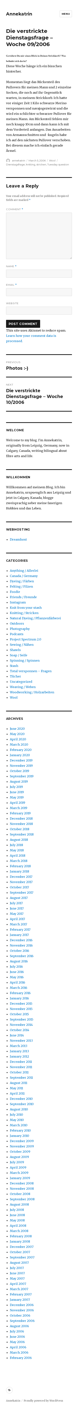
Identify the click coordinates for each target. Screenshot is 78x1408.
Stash (14, 666)
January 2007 (20, 1300)
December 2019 (21, 760)
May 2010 (17, 1120)
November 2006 (22, 1310)
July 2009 (17, 1162)
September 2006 (22, 1321)
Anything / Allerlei (24, 570)
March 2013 (18, 1046)
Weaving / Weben (23, 687)
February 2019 (20, 813)
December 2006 (22, 1305)
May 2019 (17, 797)
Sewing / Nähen (22, 645)
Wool (52, 160)
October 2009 (20, 1151)
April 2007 (18, 1284)
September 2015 (21, 1019)
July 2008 (17, 1210)
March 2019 (18, 808)
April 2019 (17, 803)
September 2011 (21, 1077)
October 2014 (19, 1030)
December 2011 (21, 1062)
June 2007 (17, 1273)
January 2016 (19, 998)
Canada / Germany (24, 576)
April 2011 (17, 1093)
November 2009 (22, 1146)
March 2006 (19, 1352)
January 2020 (20, 755)
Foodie (15, 592)
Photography (20, 629)
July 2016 (16, 966)
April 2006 (18, 1347)
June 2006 (17, 1337)
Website (12, 303)
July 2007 (17, 1268)
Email (11, 284)
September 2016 (22, 956)
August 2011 (18, 1083)
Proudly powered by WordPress (43, 1400)
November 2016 (21, 945)
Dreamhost (18, 539)
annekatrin (18, 160)
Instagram (18, 602)
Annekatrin (19, 14)
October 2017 (19, 887)
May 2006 (17, 1342)
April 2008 (18, 1225)
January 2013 (19, 1051)
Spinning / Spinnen (25, 660)
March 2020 (19, 744)
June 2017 (17, 908)
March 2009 (19, 1173)
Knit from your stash (26, 607)
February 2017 (20, 929)
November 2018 (21, 824)
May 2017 (16, 914)
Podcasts (16, 634)
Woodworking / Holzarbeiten (32, 692)
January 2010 (19, 1136)
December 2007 (22, 1247)
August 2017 (19, 898)
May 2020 (17, 734)
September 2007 (22, 1257)
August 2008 (19, 1204)
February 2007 (21, 1294)
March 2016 (18, 988)
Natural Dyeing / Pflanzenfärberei (35, 618)
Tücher (15, 676)
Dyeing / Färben (22, 581)
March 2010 (18, 1125)
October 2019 (19, 771)
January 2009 (20, 1178)
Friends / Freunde (23, 597)
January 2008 (20, 1241)
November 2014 (21, 1025)
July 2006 (17, 1331)
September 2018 (22, 834)
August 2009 (19, 1157)
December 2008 (22, 1183)
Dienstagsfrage (15, 164)
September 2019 (22, 776)
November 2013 (21, 1040)
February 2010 (20, 1130)
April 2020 (18, 739)
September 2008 (22, 1199)
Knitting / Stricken (24, 613)
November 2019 (21, 766)
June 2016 (17, 972)
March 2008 (19, 1231)
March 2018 (18, 861)
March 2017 (18, 924)
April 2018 (17, 855)
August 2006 (19, 1326)
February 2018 (20, 866)
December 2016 (21, 940)
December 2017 (21, 877)
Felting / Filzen (21, 586)
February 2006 (21, 1358)
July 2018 (16, 845)
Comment (14, 209)
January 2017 (19, 935)
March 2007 (19, 1289)
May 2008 (17, 1220)
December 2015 (21, 1003)
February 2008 (21, 1236)
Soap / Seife (18, 655)
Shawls (15, 650)
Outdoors (17, 623)
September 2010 (22, 1104)
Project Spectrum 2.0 (25, 639)
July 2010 (16, 1114)
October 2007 (20, 1252)
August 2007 (19, 1262)
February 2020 (21, 750)
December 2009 (22, 1141)
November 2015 (21, 1009)
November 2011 (21, 1067)
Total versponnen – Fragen (30, 671)
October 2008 (20, 1194)
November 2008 (22, 1188)
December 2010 (21, 1099)
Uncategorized (21, 682)
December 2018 (21, 818)
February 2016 (20, 993)
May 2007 (17, 1278)
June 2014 (17, 1035)
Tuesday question (58, 164)
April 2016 (17, 982)
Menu (66, 13)
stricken (41, 164)
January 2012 (19, 1056)
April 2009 (18, 1167)
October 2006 (20, 1315)
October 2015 (19, 1014)
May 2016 (17, 977)
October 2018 (19, 829)
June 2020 (17, 729)
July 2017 (16, 903)
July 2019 (16, 787)
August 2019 (19, 781)
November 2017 (21, 882)
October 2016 (19, 951)
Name (11, 266)
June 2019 (17, 792)
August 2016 (19, 961)
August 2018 (19, 840)
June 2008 (17, 1215)
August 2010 (19, 1109)
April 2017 (17, 919)
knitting (30, 164)
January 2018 (19, 871)
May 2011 (16, 1088)
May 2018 (17, 850)
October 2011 (19, 1072)
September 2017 (21, 892)
